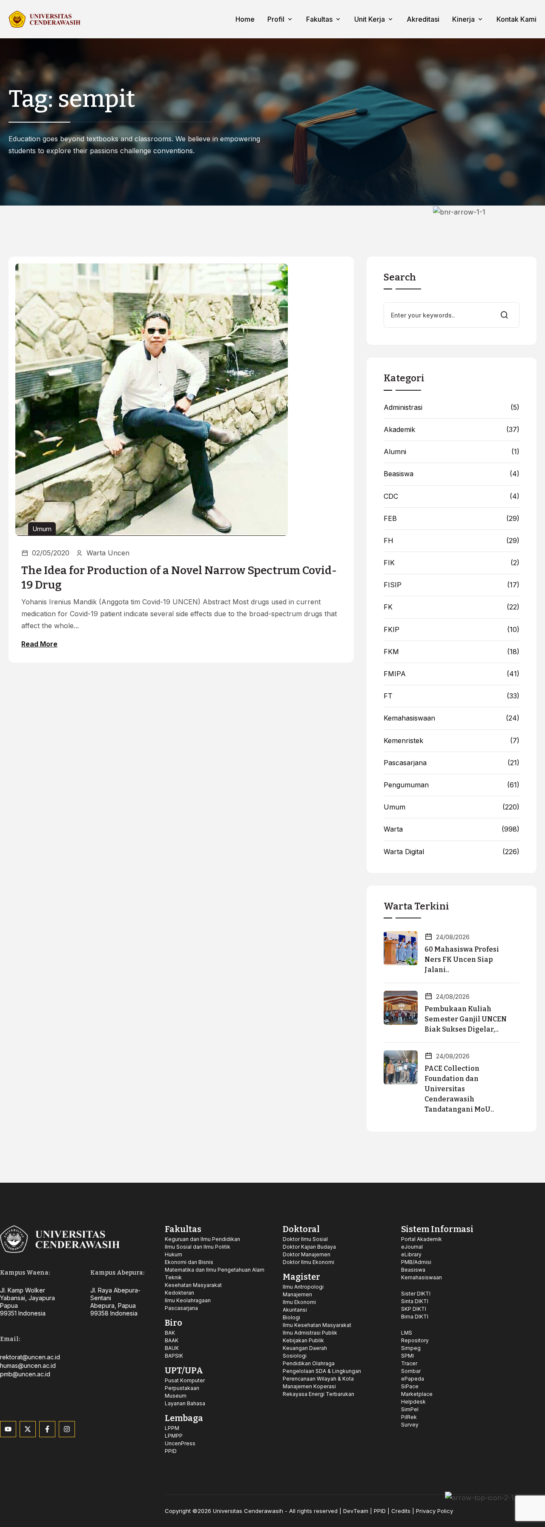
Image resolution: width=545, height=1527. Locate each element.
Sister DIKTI (415, 1293)
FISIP (393, 585)
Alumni (395, 452)
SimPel (410, 1409)
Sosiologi (295, 1356)
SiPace (410, 1386)
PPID (171, 1451)
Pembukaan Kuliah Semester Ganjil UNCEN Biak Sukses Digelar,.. (466, 1019)
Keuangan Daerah (305, 1348)
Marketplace (417, 1394)
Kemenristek (403, 741)
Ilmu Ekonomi (299, 1302)
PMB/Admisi (416, 1262)
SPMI (407, 1356)
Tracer (409, 1363)
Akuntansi (295, 1310)
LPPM (172, 1428)
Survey (410, 1424)
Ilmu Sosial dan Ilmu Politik (197, 1247)
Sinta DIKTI (414, 1301)
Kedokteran (179, 1293)
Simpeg (411, 1348)
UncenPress (180, 1443)
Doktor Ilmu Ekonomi (308, 1262)
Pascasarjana (405, 763)
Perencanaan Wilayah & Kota (318, 1378)
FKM (391, 652)
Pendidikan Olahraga (309, 1363)
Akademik (399, 430)
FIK (389, 563)
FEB (390, 519)
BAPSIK (174, 1356)
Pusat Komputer (185, 1380)
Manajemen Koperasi (309, 1386)
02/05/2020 (50, 553)
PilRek (409, 1417)
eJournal (412, 1247)
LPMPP (174, 1436)
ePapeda (412, 1378)
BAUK (172, 1348)
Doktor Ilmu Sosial (305, 1239)
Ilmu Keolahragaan (188, 1300)
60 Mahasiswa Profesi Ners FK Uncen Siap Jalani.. (462, 959)
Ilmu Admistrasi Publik (310, 1333)
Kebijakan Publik (303, 1340)
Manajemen (297, 1294)
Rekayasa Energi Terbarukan (318, 1394)
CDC (391, 496)
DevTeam (355, 1510)
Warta (393, 829)
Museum (175, 1396)
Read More (39, 644)
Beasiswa (398, 474)
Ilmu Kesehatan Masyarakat (317, 1325)
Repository (415, 1340)
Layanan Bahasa (185, 1403)
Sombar (411, 1371)
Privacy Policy (434, 1510)
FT (388, 696)
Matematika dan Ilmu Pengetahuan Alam (214, 1270)
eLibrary (411, 1254)
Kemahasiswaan (409, 718)
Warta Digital (404, 852)
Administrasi (403, 407)
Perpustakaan (182, 1388)
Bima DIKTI (414, 1316)
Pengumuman (406, 785)
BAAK (171, 1340)
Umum (42, 529)
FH (388, 541)
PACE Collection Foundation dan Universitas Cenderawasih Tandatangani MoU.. (459, 1088)
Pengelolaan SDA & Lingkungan (322, 1371)
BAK (170, 1333)
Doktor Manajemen (306, 1254)
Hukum (173, 1254)
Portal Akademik (421, 1239)
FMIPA (395, 674)
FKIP (391, 630)
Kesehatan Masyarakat (193, 1285)
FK (388, 607)
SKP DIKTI (413, 1309)
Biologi (291, 1317)
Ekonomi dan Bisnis (189, 1262)
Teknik (173, 1277)
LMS (406, 1333)
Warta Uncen (107, 553)
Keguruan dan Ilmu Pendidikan (202, 1239)
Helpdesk (413, 1401)
